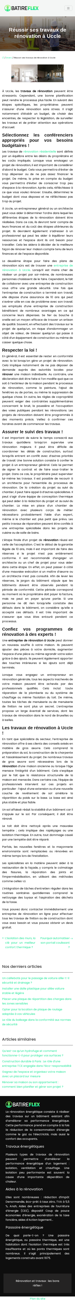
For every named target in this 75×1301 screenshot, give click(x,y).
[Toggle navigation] (68, 8)
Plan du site (37, 1299)
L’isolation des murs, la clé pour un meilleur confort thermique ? (20, 942)
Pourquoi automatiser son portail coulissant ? (55, 942)
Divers (9, 57)
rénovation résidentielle (39, 152)
